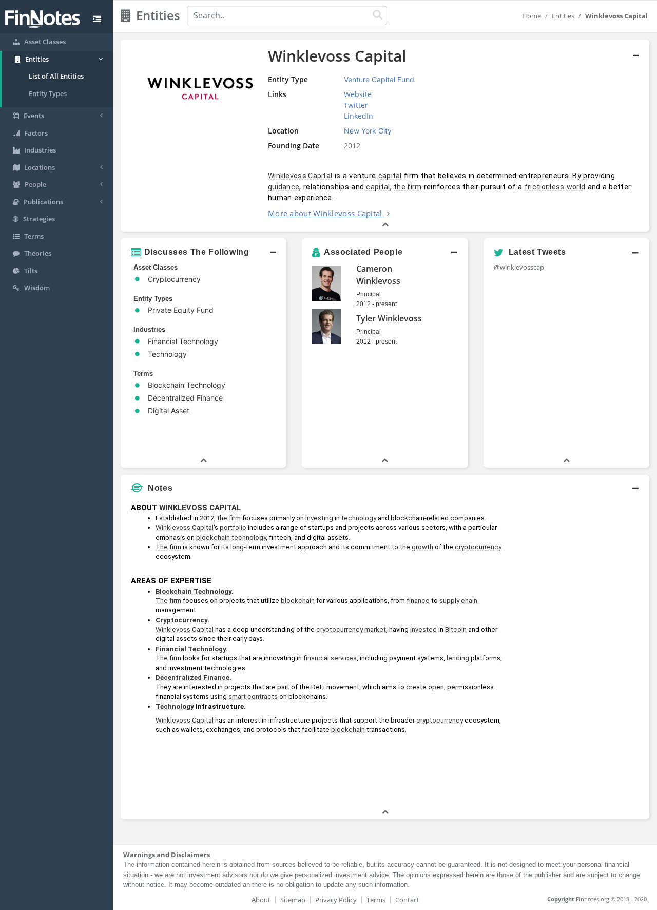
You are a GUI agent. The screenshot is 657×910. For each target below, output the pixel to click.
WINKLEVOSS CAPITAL (200, 508)
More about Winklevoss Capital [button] (325, 213)
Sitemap (292, 899)
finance (418, 600)
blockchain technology (231, 537)
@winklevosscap (519, 267)
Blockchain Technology (193, 591)
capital (390, 176)
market (375, 629)
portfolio (233, 528)
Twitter (356, 105)
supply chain (458, 600)
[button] (203, 252)
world (576, 187)
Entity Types (48, 93)
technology (358, 518)
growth (422, 547)
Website (358, 94)
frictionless (545, 187)
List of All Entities (56, 76)
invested (423, 629)
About (261, 899)
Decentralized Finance (192, 677)
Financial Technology (191, 649)
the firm (407, 187)
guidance (283, 187)
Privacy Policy (336, 899)
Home (531, 16)
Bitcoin (456, 629)
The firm (168, 547)
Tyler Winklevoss (389, 318)
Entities (563, 16)
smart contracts (253, 696)
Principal (368, 294)
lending (458, 658)
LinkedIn (358, 116)
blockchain (298, 600)
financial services (330, 658)
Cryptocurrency (181, 620)
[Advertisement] (581, 653)
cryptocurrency (478, 547)
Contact (407, 899)
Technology (175, 706)
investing (319, 518)
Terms (375, 899)
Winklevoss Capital (300, 176)
